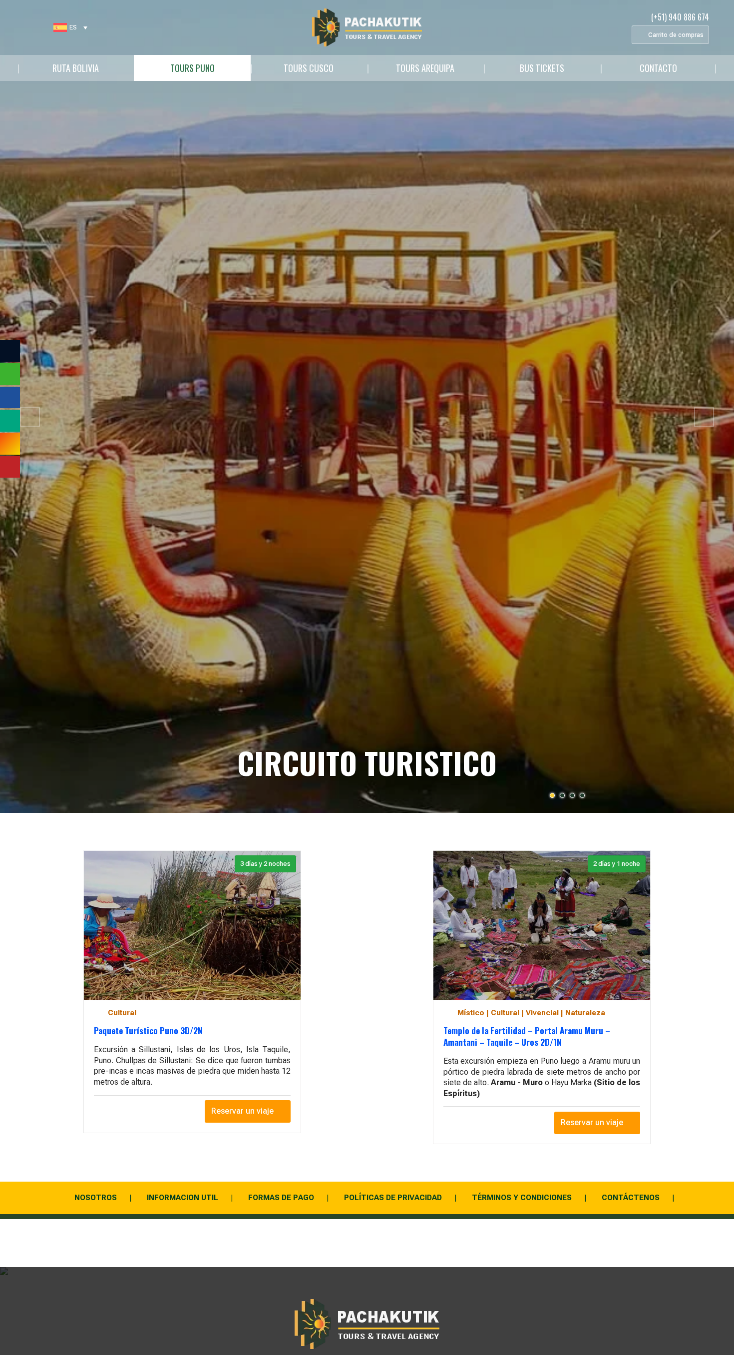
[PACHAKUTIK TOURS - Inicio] (367, 27)
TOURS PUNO (192, 67)
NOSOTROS (95, 1197)
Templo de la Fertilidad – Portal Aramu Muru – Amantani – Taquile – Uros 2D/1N (526, 1036)
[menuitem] (70, 27)
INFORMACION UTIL (182, 1197)
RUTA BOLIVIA (75, 67)
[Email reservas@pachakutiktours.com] (22, 27)
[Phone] (43, 27)
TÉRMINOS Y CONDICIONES (522, 1197)
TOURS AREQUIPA (425, 67)
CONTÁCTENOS (631, 1197)
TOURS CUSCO (309, 67)
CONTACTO (658, 67)
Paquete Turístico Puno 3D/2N (148, 1031)
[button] (30, 417)
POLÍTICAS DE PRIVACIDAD (393, 1197)
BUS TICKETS (542, 67)
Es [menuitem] (73, 27)
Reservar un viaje (242, 1111)
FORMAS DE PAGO (281, 1197)
